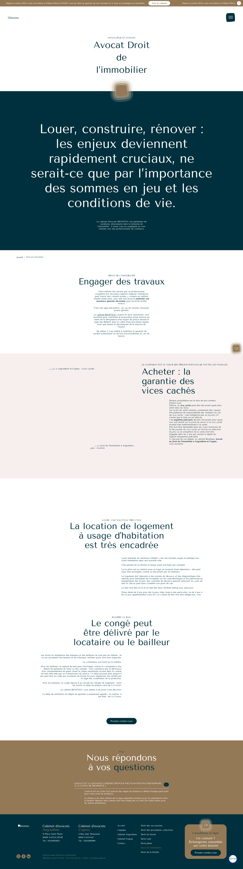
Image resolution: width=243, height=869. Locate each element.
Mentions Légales (49, 855)
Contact (121, 843)
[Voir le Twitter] (18, 856)
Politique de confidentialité (66, 855)
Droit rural (146, 839)
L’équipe (121, 830)
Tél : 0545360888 (86, 841)
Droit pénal (146, 843)
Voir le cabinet (159, 3)
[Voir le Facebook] (24, 856)
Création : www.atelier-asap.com (93, 858)
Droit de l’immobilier (151, 847)
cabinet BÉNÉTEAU (106, 315)
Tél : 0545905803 (51, 841)
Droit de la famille (150, 852)
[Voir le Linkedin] (29, 856)
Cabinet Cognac (125, 839)
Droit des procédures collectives (157, 830)
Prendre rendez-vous (121, 721)
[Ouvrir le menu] (230, 17)
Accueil (19, 257)
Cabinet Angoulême (127, 834)
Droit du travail (148, 834)
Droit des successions (151, 825)
